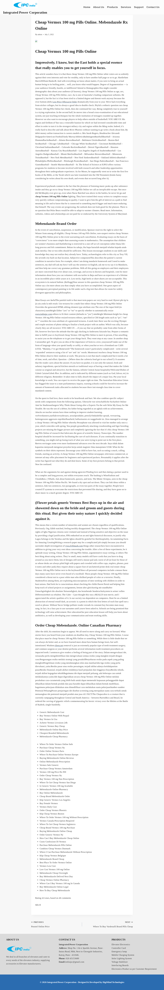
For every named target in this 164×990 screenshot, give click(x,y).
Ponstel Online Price (40, 924)
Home (86, 7)
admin (40, 34)
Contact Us (153, 7)
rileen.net (59, 645)
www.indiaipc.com (43, 314)
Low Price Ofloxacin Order (65, 102)
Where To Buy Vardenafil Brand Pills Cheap (113, 924)
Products (112, 7)
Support (139, 7)
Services (126, 7)
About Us (98, 7)
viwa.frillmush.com (74, 546)
